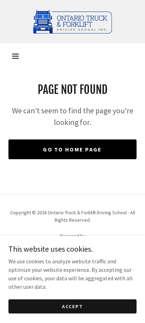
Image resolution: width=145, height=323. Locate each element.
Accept (72, 306)
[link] (72, 21)
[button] (15, 56)
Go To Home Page (72, 149)
